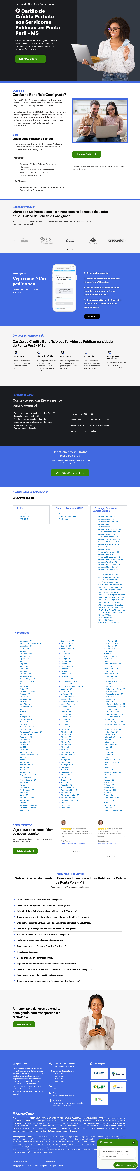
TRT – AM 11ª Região (105, 615)
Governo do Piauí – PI (105, 554)
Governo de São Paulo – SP (108, 567)
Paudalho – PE (66, 785)
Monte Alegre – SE (68, 752)
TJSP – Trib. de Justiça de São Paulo (111, 605)
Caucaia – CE (25, 742)
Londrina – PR (66, 724)
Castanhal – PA (25, 740)
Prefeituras (23, 633)
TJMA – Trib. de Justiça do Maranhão (111, 595)
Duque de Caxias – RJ (28, 775)
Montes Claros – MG (68, 755)
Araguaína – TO (25, 664)
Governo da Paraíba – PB (107, 547)
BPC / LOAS (24, 519)
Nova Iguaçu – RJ (67, 765)
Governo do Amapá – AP (107, 519)
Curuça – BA (24, 767)
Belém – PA (24, 689)
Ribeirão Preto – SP (111, 669)
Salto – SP (107, 684)
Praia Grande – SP (110, 651)
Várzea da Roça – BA (111, 798)
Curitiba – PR (24, 762)
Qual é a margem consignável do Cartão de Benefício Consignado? (46, 928)
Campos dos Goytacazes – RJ (31, 732)
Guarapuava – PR (67, 641)
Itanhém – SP (66, 664)
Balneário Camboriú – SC (29, 676)
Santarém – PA (109, 697)
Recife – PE (108, 659)
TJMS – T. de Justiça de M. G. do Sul (111, 597)
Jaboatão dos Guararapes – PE (72, 686)
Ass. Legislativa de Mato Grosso (109, 577)
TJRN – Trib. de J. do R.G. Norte (109, 602)
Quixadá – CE (108, 654)
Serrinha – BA (109, 742)
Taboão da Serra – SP (112, 760)
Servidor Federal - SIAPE (69, 508)
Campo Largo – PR (27, 729)
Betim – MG (24, 697)
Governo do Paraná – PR (107, 549)
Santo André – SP (110, 699)
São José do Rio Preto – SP (113, 712)
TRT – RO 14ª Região (105, 618)
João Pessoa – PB (68, 697)
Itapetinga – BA (66, 671)
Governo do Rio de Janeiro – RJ (109, 557)
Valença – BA (108, 795)
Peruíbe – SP (66, 793)
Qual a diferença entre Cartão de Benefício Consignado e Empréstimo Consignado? (54, 923)
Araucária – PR (25, 671)
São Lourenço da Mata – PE (114, 717)
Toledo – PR (108, 775)
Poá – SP (64, 803)
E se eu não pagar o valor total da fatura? (35, 957)
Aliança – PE (24, 649)
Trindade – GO (109, 780)
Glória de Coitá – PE (27, 798)
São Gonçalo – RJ (110, 709)
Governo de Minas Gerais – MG (109, 544)
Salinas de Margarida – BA (113, 681)
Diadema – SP (25, 772)
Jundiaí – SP (66, 707)
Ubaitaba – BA (109, 782)
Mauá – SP (65, 747)
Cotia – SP (23, 757)
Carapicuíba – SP (26, 737)
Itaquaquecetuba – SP (69, 681)
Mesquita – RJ (66, 750)
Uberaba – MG (109, 787)
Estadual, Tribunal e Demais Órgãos (105, 509)
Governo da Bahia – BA (106, 524)
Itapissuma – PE (67, 679)
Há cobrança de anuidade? (28, 952)
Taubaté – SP (108, 767)
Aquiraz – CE (24, 659)
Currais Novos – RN (27, 765)
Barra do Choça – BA (27, 679)
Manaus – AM (66, 737)
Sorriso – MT (108, 752)
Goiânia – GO (25, 800)
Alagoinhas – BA (26, 646)
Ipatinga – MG (66, 659)
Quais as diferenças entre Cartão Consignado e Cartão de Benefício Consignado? (53, 917)
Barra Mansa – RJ (26, 684)
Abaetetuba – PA (26, 641)
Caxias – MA (24, 745)
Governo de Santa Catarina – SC (109, 565)
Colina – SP (24, 750)
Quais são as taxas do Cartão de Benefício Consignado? (41, 946)
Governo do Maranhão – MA (108, 537)
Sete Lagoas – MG (110, 745)
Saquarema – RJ (110, 734)
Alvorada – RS (25, 651)
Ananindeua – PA (26, 654)
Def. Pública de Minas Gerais (108, 582)
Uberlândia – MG (110, 790)
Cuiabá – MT (24, 760)
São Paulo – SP (109, 727)
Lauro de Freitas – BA (69, 714)
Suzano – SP (108, 757)
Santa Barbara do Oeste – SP (114, 689)
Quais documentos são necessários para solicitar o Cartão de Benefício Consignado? (54, 969)
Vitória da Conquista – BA (113, 810)
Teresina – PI (108, 770)
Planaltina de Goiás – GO (70, 800)
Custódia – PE (25, 770)
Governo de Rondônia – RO (107, 562)
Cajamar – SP (25, 712)
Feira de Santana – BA (28, 780)
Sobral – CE (108, 747)
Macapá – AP (66, 734)
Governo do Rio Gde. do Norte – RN (110, 559)
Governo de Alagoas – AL (107, 517)
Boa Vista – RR (25, 699)
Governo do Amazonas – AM (108, 522)
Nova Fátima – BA (68, 770)
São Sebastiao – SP (111, 732)
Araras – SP (24, 669)
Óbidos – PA (65, 775)
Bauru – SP (24, 686)
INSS (20, 508)
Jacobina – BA (66, 689)
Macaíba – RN (66, 732)
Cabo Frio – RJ (25, 704)
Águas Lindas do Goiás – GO (30, 643)
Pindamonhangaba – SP (70, 795)
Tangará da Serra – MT (112, 762)
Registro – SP (108, 661)
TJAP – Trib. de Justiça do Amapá (110, 587)
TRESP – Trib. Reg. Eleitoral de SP (110, 612)
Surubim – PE (109, 755)
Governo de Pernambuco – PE (108, 552)
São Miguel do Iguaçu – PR (113, 722)
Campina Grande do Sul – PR (30, 722)
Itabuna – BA (66, 661)
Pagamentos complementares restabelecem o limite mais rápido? (46, 963)
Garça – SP (24, 793)
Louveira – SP (66, 727)
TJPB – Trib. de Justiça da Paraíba (110, 607)
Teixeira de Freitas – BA (112, 772)
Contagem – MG (26, 752)
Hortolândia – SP (67, 649)
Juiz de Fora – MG (68, 704)
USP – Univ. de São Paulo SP (108, 623)
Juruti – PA (65, 709)
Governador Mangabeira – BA (30, 805)
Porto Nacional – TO (111, 643)
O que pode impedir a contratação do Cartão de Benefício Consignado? (48, 981)
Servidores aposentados (67, 516)
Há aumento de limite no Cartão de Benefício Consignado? (43, 934)
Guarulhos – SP (67, 643)
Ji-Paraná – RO (66, 694)
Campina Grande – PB (28, 719)
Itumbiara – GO (66, 684)
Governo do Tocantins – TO (108, 570)
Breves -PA (23, 702)
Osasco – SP (66, 780)
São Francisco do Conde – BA (114, 707)
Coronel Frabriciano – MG (29, 755)
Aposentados (24, 514)
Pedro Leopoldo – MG (69, 790)
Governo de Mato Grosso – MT (109, 539)
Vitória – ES (108, 808)
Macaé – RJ (65, 729)
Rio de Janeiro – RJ (111, 674)
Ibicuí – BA (65, 651)
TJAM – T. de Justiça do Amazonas (110, 590)
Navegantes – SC (67, 760)
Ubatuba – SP (109, 785)
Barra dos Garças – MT (28, 681)
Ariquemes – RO (25, 674)
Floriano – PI (24, 785)
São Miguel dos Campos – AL (114, 724)
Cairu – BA (23, 709)
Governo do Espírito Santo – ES (109, 532)
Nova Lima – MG (67, 767)
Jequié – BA (65, 692)
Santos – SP (108, 702)
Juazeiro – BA (66, 699)
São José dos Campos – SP (114, 714)
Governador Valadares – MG (30, 808)
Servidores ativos (65, 514)
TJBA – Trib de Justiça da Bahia (109, 592)
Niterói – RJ (65, 762)
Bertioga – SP (25, 694)
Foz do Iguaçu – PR (27, 790)
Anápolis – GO (25, 656)
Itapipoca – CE (66, 676)
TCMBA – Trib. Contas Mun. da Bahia (111, 610)
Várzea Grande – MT (111, 800)
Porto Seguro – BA (110, 646)
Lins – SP (64, 722)
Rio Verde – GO (109, 671)
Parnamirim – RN (67, 787)
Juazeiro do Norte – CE (69, 702)
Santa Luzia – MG (110, 692)
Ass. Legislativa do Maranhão (108, 575)
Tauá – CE (107, 765)
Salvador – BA (109, 686)
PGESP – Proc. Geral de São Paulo (110, 585)
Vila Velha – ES (109, 805)
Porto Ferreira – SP (110, 641)
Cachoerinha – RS (26, 707)
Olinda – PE (65, 777)
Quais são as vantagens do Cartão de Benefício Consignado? (43, 905)
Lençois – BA (66, 712)
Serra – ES (107, 740)
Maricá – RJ (65, 742)
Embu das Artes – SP (27, 777)
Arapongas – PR (26, 666)
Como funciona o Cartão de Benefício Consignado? (39, 899)
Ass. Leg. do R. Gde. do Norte (108, 580)
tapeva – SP (66, 674)
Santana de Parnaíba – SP (113, 694)
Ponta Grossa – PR (68, 805)
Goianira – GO (25, 803)
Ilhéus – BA (65, 656)
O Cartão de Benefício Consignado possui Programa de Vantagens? (47, 911)
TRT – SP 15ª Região (105, 620)
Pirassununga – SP (68, 798)
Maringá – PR (66, 745)
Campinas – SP (25, 724)
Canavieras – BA (26, 734)
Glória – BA (24, 795)
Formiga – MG (25, 787)
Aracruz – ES (24, 661)
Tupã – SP (107, 777)
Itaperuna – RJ (66, 669)
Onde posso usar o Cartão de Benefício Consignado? (40, 940)
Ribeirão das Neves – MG (113, 664)
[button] (15, 240)
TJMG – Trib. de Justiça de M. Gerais (111, 600)
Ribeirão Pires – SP (110, 666)
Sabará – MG (108, 679)
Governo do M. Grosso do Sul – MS (110, 542)
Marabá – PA (66, 740)
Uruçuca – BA (108, 793)
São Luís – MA (109, 719)
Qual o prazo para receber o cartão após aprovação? (40, 975)
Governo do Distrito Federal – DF (109, 529)
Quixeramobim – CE (111, 656)
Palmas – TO (66, 782)
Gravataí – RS (25, 810)
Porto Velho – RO (110, 649)
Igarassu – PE (66, 654)
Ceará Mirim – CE (26, 747)
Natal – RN (65, 757)
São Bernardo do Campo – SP (114, 704)
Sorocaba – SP (109, 750)
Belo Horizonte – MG (27, 692)
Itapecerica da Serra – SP (70, 666)
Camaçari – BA (25, 717)
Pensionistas (24, 516)
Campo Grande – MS (27, 727)
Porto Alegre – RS (67, 808)
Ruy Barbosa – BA (110, 676)
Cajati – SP (24, 714)
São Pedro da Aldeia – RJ (113, 729)
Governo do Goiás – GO (106, 534)
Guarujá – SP (66, 646)
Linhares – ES (66, 719)
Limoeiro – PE (66, 717)
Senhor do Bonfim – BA (112, 737)
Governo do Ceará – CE (106, 527)
